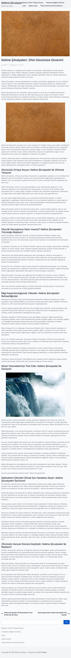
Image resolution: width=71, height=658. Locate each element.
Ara (66, 622)
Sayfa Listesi (33, 6)
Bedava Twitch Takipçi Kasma (32, 2)
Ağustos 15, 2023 (17, 65)
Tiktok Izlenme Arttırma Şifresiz (51, 6)
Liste (24, 6)
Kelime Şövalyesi (11, 2)
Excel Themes (42, 652)
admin (5, 65)
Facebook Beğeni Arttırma (55, 2)
